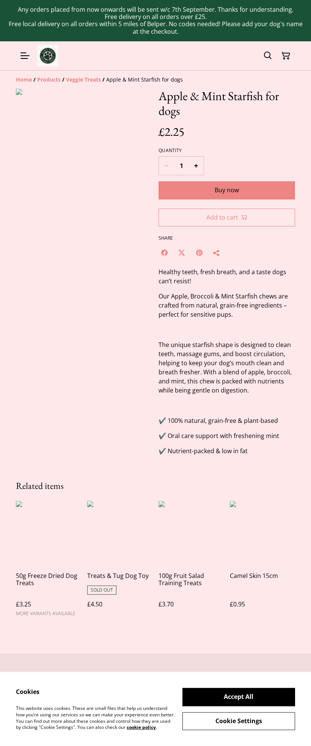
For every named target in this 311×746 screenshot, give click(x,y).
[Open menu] (25, 55)
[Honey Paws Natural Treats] (47, 55)
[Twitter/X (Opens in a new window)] (181, 252)
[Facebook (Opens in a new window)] (164, 252)
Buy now (227, 190)
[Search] (268, 55)
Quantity (170, 150)
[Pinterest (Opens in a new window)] (199, 252)
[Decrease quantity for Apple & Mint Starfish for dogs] (166, 165)
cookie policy (141, 727)
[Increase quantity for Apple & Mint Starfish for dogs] (196, 165)
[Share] (216, 252)
